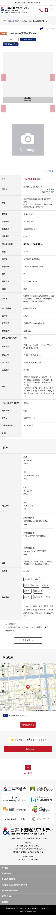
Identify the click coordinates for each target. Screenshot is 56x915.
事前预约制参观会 (38, 740)
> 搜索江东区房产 (47, 192)
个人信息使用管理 (8, 879)
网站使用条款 (7, 896)
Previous (3, 77)
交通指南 (5, 902)
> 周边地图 (49, 189)
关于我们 (5, 868)
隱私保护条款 (7, 873)
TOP (4, 21)
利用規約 (52, 710)
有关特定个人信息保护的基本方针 (14, 885)
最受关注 (18, 740)
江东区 (24, 21)
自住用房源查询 (13, 21)
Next (52, 77)
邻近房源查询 (28, 725)
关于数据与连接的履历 (10, 891)
